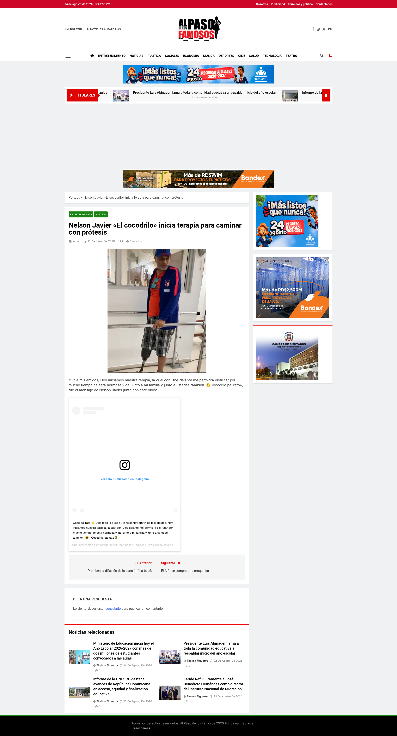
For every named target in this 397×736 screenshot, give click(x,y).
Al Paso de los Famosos (130, 544)
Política (154, 56)
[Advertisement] (198, 134)
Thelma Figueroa (107, 665)
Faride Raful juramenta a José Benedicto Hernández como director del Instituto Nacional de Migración (213, 684)
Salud (254, 56)
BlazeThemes (141, 728)
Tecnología (272, 56)
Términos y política (300, 4)
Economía (191, 56)
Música (209, 56)
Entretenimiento (112, 56)
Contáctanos (324, 4)
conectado (113, 609)
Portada (74, 197)
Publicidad (278, 4)
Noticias (136, 56)
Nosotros (262, 4)
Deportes (226, 56)
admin (77, 241)
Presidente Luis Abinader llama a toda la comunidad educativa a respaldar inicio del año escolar (172, 92)
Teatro (291, 56)
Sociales (172, 56)
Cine (241, 56)
